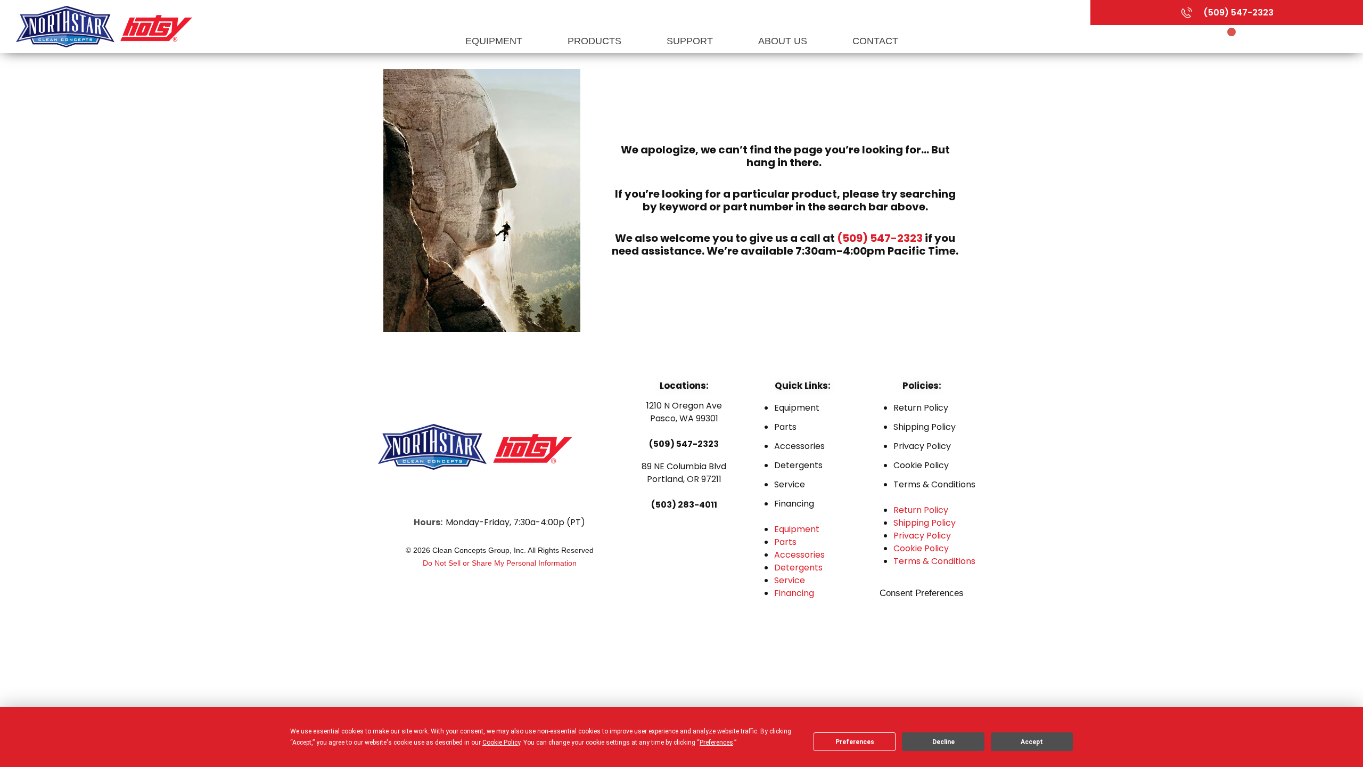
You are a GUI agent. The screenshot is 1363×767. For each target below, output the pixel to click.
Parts (785, 427)
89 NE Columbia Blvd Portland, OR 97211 (684, 472)
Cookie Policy (921, 465)
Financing (794, 503)
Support (691, 41)
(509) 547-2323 (880, 238)
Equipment (495, 41)
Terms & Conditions (934, 484)
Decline (943, 742)
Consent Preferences (922, 593)
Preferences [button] (716, 742)
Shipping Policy (924, 427)
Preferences (854, 742)
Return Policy (920, 408)
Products (596, 41)
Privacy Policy (922, 446)
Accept (1032, 742)
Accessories (799, 446)
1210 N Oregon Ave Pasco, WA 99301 (684, 412)
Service (789, 484)
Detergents (798, 465)
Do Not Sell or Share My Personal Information (500, 563)
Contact (875, 41)
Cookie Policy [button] (501, 742)
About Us (784, 41)
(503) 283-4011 (684, 505)
